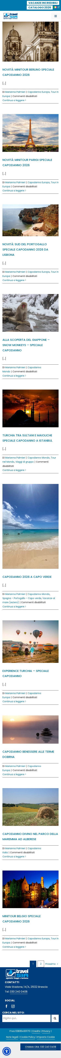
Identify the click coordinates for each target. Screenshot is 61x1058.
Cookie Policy (27, 1037)
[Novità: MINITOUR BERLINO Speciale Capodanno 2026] (30, 42)
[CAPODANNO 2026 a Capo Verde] (30, 526)
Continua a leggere (13, 100)
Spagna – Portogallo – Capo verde (21, 598)
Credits (36, 1031)
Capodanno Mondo (39, 457)
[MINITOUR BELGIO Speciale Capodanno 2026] (30, 889)
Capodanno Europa (39, 92)
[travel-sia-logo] (10, 14)
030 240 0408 (18, 991)
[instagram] (13, 1006)
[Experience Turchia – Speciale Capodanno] (30, 641)
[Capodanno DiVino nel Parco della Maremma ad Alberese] (30, 807)
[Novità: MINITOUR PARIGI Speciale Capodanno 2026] (30, 133)
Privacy (46, 1031)
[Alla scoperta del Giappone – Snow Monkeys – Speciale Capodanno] (30, 313)
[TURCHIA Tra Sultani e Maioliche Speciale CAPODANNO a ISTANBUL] (30, 408)
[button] (6, 1051)
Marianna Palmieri (15, 92)
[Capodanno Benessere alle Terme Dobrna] (30, 729)
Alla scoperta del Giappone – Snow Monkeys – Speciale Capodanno (26, 345)
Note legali (12, 1037)
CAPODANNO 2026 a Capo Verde (27, 577)
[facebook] (6, 1006)
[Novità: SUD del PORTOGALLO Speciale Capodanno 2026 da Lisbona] (30, 220)
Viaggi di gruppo (24, 461)
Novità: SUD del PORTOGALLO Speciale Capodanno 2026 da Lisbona (25, 249)
